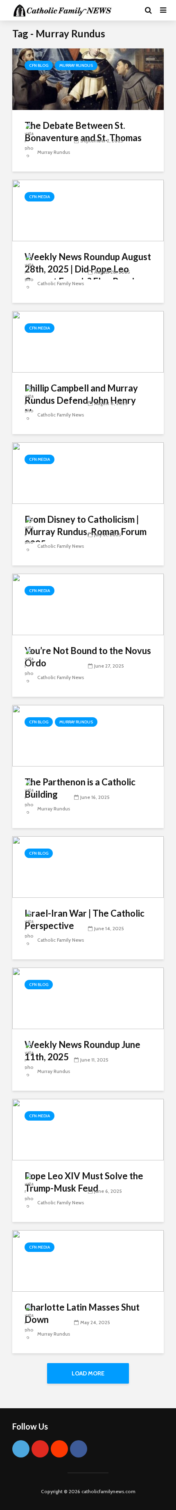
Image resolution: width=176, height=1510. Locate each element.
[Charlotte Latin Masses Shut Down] (88, 1260)
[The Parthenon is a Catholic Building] (88, 735)
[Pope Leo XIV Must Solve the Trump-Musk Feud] (88, 1129)
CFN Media (39, 196)
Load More (88, 1373)
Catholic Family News (60, 283)
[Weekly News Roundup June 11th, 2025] (88, 998)
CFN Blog (38, 65)
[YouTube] (40, 1448)
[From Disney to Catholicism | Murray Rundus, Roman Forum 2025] (88, 472)
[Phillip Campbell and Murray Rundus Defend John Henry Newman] (88, 341)
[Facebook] (78, 1448)
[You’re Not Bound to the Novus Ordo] (88, 604)
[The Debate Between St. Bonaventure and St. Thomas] (88, 78)
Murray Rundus (76, 65)
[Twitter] (20, 1448)
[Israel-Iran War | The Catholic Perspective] (88, 866)
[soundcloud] (59, 1448)
